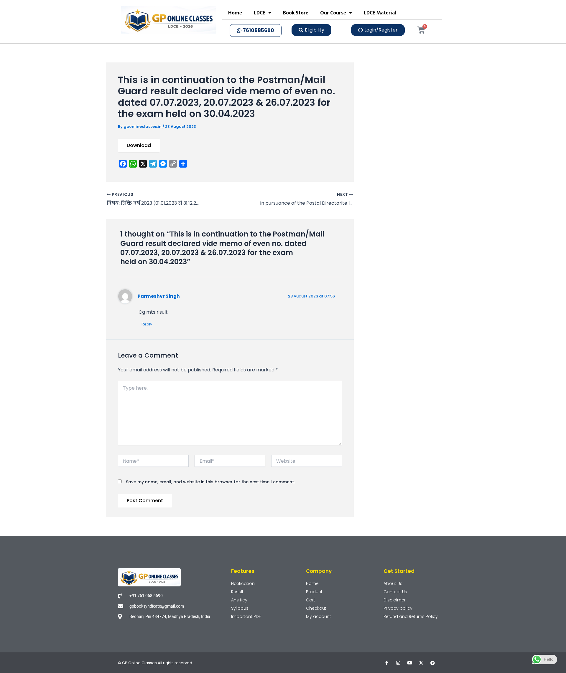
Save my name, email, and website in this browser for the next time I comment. (210, 482)
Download (139, 145)
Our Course (333, 12)
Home (235, 12)
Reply (147, 324)
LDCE (259, 12)
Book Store (295, 12)
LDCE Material (380, 12)
